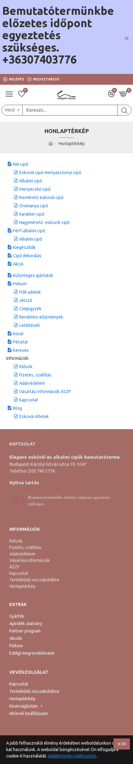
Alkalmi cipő (30, 180)
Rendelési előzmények (41, 317)
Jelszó (25, 300)
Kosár (18, 333)
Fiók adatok (30, 292)
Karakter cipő (31, 214)
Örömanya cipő (33, 205)
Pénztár (20, 341)
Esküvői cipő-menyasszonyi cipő (50, 172)
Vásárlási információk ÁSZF (45, 391)
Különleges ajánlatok (33, 275)
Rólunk (25, 366)
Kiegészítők (24, 247)
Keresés (21, 350)
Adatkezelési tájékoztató (72, 756)
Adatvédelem (32, 383)
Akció (18, 264)
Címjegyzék (30, 308)
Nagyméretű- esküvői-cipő (44, 222)
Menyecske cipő (34, 189)
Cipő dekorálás (27, 255)
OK (123, 744)
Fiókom (20, 283)
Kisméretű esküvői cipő (41, 197)
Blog (17, 408)
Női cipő (20, 164)
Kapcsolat (28, 399)
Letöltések (29, 325)
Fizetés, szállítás (35, 374)
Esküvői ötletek (34, 416)
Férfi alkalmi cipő (29, 230)
